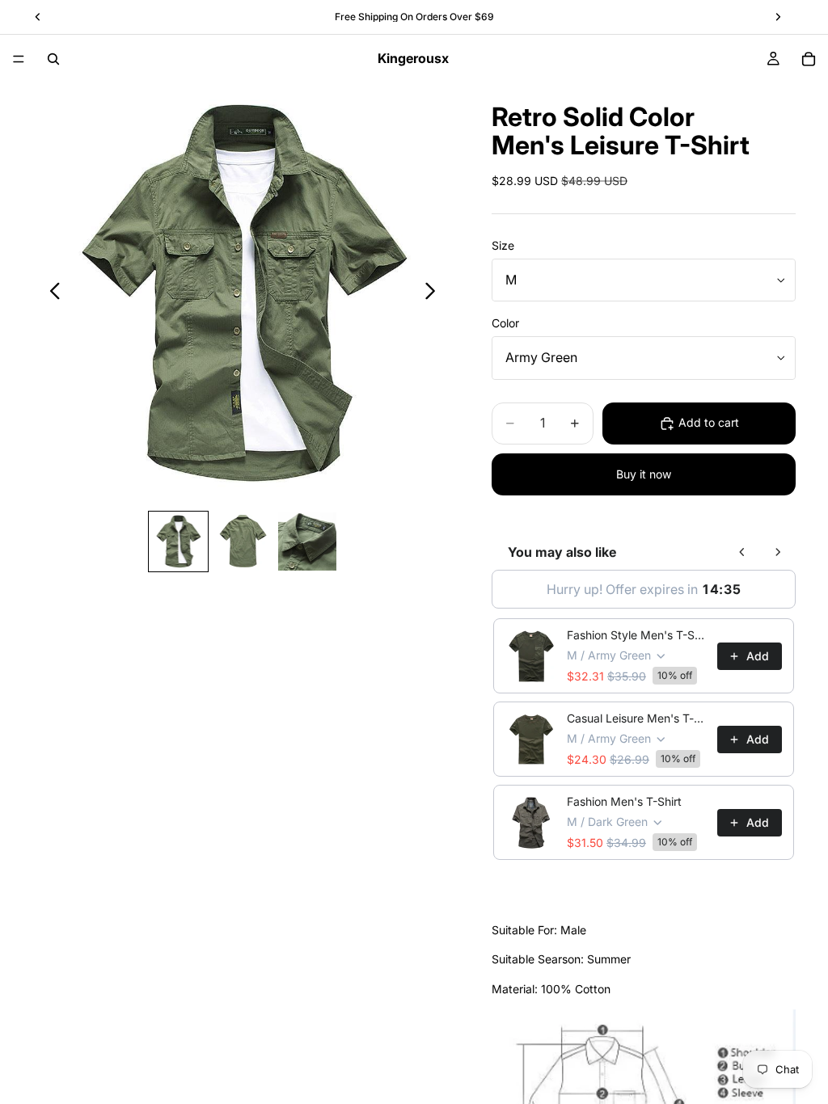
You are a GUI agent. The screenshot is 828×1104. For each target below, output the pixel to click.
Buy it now (643, 474)
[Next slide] (434, 293)
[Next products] (778, 552)
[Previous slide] (50, 293)
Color (505, 323)
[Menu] (18, 59)
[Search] (53, 59)
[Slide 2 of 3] (242, 541)
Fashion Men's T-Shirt (624, 801)
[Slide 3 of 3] (307, 541)
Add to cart (708, 422)
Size (503, 245)
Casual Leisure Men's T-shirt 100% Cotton (637, 718)
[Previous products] (742, 552)
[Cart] (808, 59)
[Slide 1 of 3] (179, 541)
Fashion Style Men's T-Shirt (637, 635)
